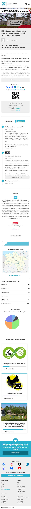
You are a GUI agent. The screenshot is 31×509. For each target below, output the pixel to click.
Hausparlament (21, 488)
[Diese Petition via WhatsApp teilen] (18, 87)
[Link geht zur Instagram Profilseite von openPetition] (11, 464)
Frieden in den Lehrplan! (14, 393)
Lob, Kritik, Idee (5, 489)
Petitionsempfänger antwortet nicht (14, 127)
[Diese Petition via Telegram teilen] (21, 87)
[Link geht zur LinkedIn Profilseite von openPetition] (27, 464)
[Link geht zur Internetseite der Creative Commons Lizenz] (2, 507)
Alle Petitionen (5, 498)
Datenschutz (20, 499)
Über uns (3, 483)
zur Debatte (14, 229)
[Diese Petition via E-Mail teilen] (23, 87)
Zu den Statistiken (14, 275)
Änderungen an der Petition (12, 181)
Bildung (18, 110)
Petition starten (5, 499)
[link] (28, 4)
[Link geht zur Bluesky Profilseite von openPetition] (11, 468)
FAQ (18, 483)
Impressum (20, 501)
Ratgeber (3, 496)
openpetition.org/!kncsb (17, 89)
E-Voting (19, 489)
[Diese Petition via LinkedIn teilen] (15, 87)
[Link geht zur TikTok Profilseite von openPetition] (19, 464)
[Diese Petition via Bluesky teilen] (10, 87)
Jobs (2, 484)
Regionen (3, 503)
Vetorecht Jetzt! (21, 491)
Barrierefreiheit (20, 503)
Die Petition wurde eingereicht (13, 156)
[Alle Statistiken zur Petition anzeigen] (15, 272)
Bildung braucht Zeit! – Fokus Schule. (14, 364)
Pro (15, 197)
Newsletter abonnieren (15, 475)
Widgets (19, 484)
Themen (3, 501)
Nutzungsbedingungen (22, 498)
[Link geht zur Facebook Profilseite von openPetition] (3, 464)
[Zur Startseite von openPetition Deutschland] (9, 4)
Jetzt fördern (15, 453)
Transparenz (20, 496)
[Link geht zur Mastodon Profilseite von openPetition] (3, 468)
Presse (3, 488)
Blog (2, 486)
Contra (15, 223)
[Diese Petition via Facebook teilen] (7, 87)
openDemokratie (21, 486)
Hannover (17, 108)
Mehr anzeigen (14, 80)
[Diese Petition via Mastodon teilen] (12, 87)
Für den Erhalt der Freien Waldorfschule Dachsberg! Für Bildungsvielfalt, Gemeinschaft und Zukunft (14, 424)
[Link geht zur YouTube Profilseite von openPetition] (19, 468)
